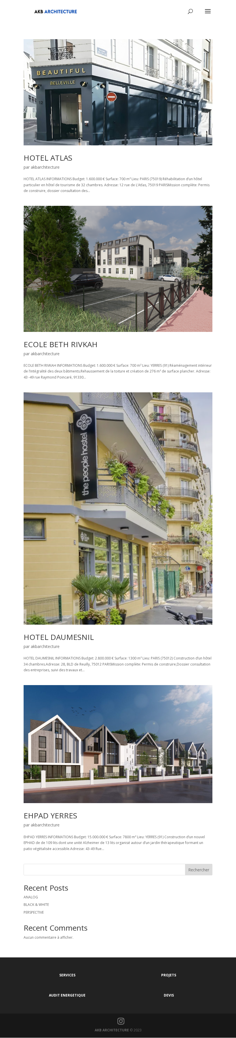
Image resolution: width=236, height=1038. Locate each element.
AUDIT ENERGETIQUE (67, 995)
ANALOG (31, 897)
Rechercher (198, 869)
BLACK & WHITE (36, 904)
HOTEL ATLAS (48, 158)
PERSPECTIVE (34, 912)
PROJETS (168, 975)
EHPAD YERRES (50, 815)
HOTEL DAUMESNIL (59, 637)
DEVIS (169, 995)
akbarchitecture (45, 167)
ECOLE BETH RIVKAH (61, 344)
